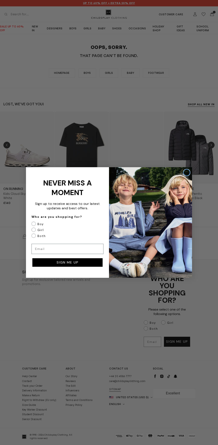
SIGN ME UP (68, 262)
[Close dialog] (187, 172)
